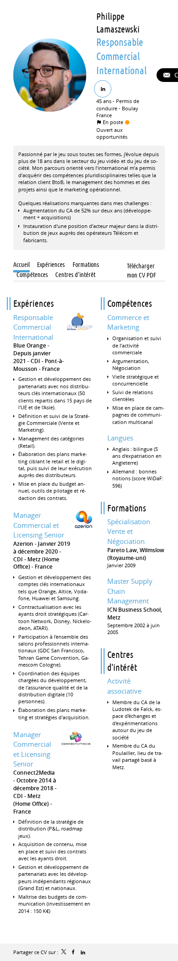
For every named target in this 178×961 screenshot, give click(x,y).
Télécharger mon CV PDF (141, 266)
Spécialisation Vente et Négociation (128, 531)
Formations (126, 508)
